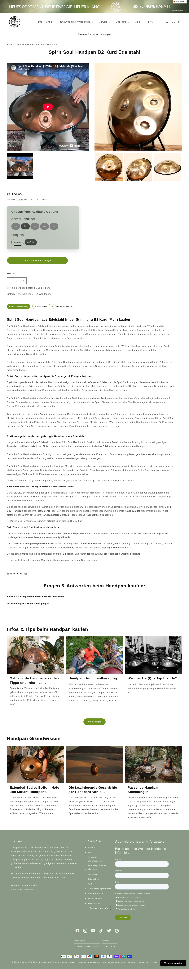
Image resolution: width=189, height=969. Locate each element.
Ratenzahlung (94, 903)
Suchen (91, 847)
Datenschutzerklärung (89, 962)
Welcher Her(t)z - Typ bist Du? (152, 678)
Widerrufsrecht (69, 962)
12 (25, 226)
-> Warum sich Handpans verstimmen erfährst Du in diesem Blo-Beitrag (44, 521)
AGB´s (91, 884)
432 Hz (30, 242)
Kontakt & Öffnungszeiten (95, 859)
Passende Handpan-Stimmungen (144, 790)
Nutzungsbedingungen (114, 962)
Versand (19, 200)
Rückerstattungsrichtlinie (99, 889)
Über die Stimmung (63, 306)
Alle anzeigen (94, 722)
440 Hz (17, 242)
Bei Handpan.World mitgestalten (97, 867)
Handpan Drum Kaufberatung (93, 678)
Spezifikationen (41, 306)
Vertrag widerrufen (99, 908)
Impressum (93, 874)
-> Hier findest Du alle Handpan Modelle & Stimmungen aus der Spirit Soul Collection (52, 560)
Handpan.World (27, 962)
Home (10, 44)
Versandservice (95, 898)
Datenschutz (93, 879)
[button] (51, 21)
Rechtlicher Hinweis (147, 962)
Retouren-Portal (95, 893)
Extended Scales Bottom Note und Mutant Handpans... (34, 790)
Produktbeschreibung (18, 306)
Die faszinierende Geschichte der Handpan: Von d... (93, 790)
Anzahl (12, 273)
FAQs (90, 852)
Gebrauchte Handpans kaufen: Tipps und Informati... (35, 680)
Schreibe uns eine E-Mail (24, 885)
